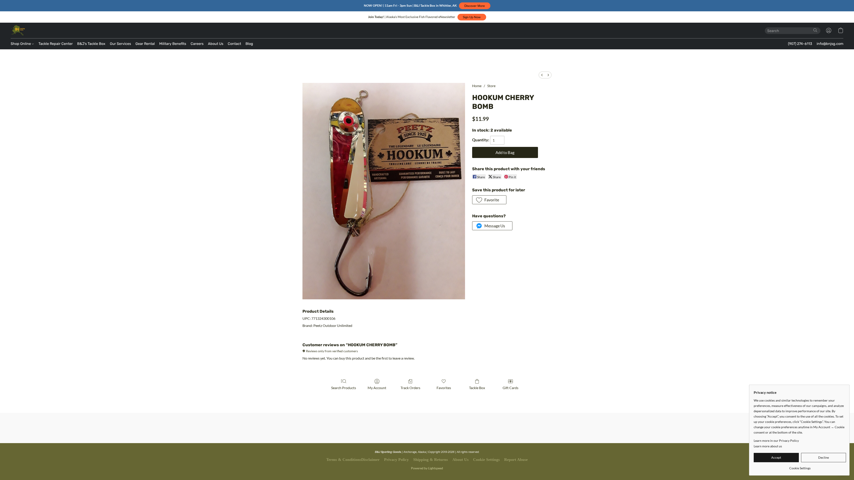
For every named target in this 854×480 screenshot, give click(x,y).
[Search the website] (815, 30)
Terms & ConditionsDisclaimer (353, 459)
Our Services (120, 44)
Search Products (343, 388)
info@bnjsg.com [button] (830, 44)
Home (476, 86)
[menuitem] (542, 75)
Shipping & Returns (430, 459)
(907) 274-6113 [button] (800, 44)
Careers (197, 44)
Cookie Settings (486, 459)
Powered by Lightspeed (427, 468)
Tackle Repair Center (55, 44)
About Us (215, 44)
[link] (800, 466)
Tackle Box (477, 388)
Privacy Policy (396, 459)
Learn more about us (768, 446)
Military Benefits (172, 44)
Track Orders (410, 388)
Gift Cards (510, 388)
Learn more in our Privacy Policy (776, 440)
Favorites (444, 388)
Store (491, 86)
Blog (249, 44)
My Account (377, 388)
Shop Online (21, 44)
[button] (474, 5)
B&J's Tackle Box (91, 44)
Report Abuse (516, 459)
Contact (234, 44)
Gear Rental (145, 44)
